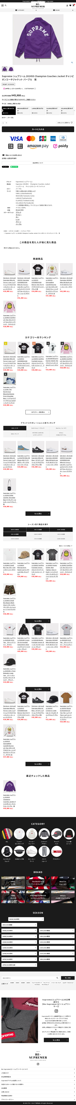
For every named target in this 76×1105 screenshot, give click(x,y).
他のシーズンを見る (66, 546)
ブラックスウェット (45, 984)
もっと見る (38, 513)
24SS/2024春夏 (45, 936)
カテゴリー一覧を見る (38, 412)
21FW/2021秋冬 (7, 953)
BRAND (56, 10)
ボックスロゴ (37, 984)
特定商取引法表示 (6, 1096)
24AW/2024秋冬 (7, 936)
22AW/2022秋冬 (7, 948)
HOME (5, 231)
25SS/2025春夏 (45, 930)
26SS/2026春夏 (7, 925)
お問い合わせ (5, 1092)
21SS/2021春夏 (45, 953)
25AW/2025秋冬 (7, 930)
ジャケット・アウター (26, 231)
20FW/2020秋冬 (7, 959)
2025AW (23, 982)
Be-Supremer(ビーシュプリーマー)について (14, 1069)
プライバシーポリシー (7, 1099)
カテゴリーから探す (14, 231)
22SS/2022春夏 (45, 948)
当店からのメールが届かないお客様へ (12, 1084)
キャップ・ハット (46, 982)
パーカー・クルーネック (56, 982)
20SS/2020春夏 (45, 959)
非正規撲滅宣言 (6, 1077)
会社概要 (4, 1088)
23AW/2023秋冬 (7, 942)
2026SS (17, 982)
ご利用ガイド (5, 1073)
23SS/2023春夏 (45, 942)
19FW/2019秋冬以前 (8, 965)
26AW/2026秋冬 (14, 919)
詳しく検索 (68, 978)
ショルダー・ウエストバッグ (68, 982)
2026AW (12, 982)
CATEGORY (19, 10)
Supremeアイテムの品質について (11, 1080)
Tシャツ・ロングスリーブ (37, 982)
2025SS (28, 982)
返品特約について (38, 163)
